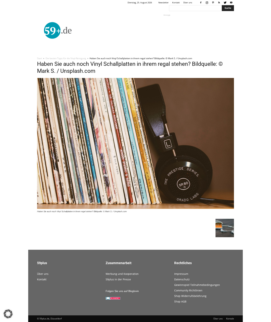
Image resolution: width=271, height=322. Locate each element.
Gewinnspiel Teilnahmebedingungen (197, 285)
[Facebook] (201, 2)
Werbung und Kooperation (122, 274)
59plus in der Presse (118, 279)
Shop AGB (180, 301)
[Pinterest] (213, 2)
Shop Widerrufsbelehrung (190, 296)
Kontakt (176, 2)
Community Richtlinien (188, 290)
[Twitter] (225, 2)
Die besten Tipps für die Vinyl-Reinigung (66, 58)
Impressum (181, 274)
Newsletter (163, 2)
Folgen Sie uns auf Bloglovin (122, 291)
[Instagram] (207, 2)
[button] (8, 314)
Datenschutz (182, 279)
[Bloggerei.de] (113, 298)
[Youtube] (231, 2)
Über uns (187, 2)
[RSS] (219, 2)
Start (39, 58)
